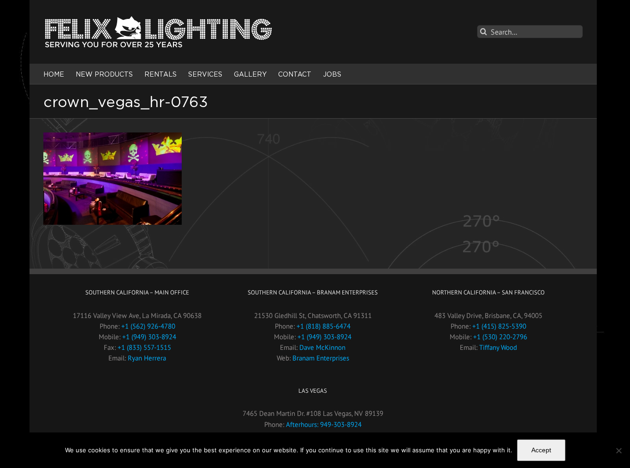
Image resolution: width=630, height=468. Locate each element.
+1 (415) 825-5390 (499, 326)
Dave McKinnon (322, 347)
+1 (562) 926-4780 (148, 326)
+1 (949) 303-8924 (149, 336)
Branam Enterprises (320, 358)
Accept (541, 450)
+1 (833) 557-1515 (144, 347)
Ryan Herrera (147, 358)
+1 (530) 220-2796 (500, 336)
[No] (618, 450)
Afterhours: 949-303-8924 (324, 424)
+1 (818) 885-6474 (324, 326)
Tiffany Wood (498, 347)
